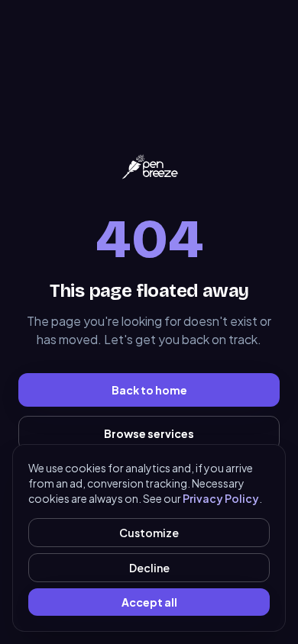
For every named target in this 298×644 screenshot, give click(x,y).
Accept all (149, 602)
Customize (149, 532)
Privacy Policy (221, 498)
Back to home (149, 390)
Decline (149, 568)
